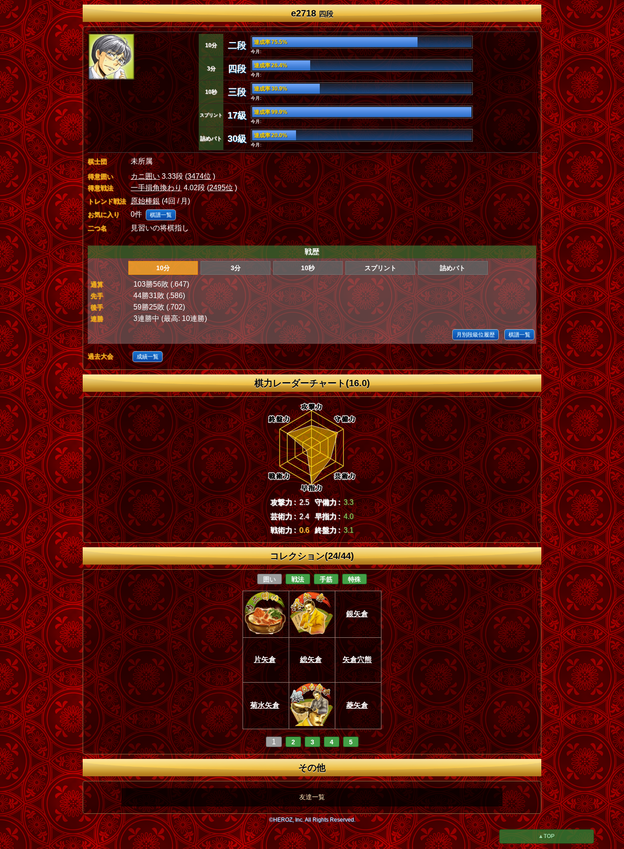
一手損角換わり (156, 188)
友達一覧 (312, 797)
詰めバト (452, 268)
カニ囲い (145, 176)
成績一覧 (148, 356)
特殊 (354, 579)
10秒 (308, 268)
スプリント (381, 268)
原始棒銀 (145, 201)
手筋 (326, 579)
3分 (236, 268)
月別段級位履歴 (475, 334)
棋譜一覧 (161, 215)
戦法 (297, 579)
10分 (163, 268)
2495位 (221, 188)
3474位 (199, 176)
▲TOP (546, 836)
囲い (269, 579)
